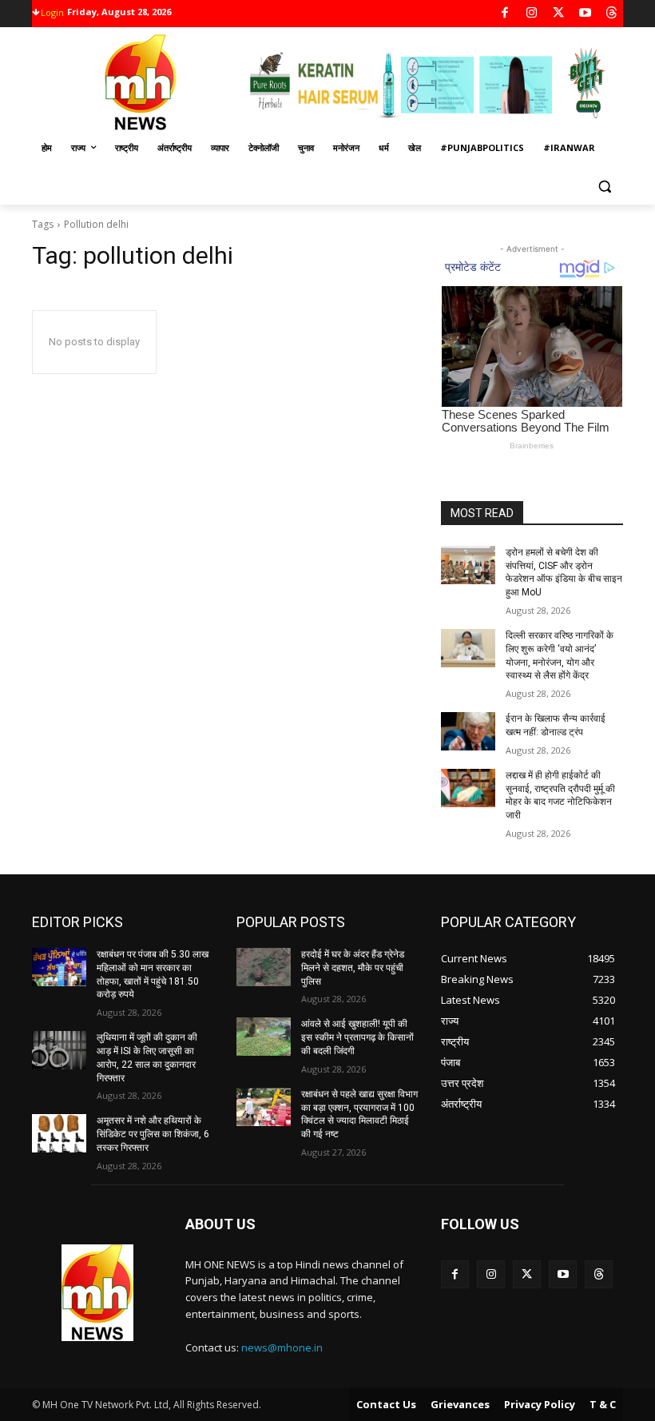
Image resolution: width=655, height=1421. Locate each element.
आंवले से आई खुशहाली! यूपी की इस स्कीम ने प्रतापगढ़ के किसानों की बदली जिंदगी (357, 1037)
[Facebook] (505, 14)
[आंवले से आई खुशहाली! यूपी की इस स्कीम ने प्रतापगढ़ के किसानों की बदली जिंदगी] (263, 1036)
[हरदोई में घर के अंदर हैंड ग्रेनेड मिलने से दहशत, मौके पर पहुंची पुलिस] (263, 967)
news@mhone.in (282, 1347)
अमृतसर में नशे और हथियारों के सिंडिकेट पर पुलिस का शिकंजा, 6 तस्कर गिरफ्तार (153, 1134)
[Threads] (612, 14)
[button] (604, 186)
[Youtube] (585, 14)
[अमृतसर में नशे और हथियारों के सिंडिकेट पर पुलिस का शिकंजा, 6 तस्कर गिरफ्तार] (59, 1133)
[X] (558, 14)
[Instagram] (531, 14)
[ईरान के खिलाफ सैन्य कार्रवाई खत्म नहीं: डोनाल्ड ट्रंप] (468, 731)
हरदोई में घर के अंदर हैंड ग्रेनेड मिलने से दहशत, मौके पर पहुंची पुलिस (352, 968)
